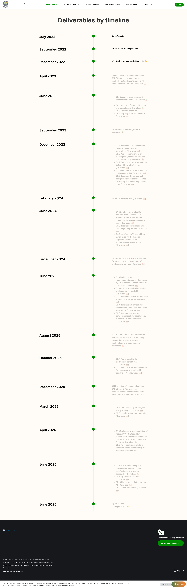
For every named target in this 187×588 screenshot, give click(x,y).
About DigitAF (52, 4)
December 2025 (52, 387)
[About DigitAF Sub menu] (60, 4)
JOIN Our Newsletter (171, 543)
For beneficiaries (112, 4)
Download (139, 84)
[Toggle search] (24, 4)
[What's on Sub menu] (154, 4)
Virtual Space (131, 4)
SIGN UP (179, 4)
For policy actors (71, 4)
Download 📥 (133, 151)
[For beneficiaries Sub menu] (122, 4)
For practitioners (92, 4)
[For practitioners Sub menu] (101, 4)
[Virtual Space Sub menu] (139, 4)
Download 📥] (132, 285)
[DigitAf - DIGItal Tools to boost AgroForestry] (5, 4)
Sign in (180, 570)
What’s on (148, 4)
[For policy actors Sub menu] (80, 4)
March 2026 (49, 406)
